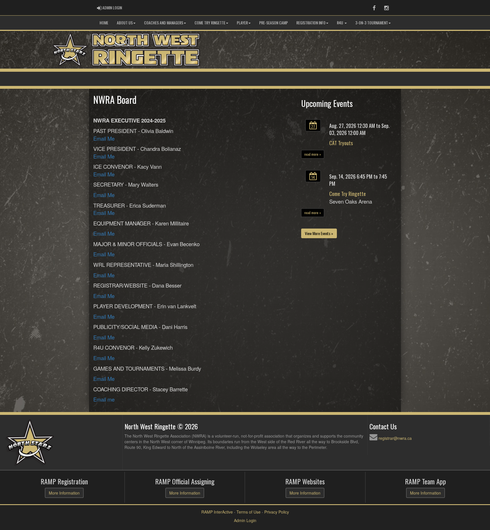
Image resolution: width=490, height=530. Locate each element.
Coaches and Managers (163, 23)
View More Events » (319, 233)
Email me (104, 399)
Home (104, 23)
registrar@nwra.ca (395, 438)
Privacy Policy (276, 512)
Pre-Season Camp (273, 23)
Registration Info (311, 23)
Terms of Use (248, 512)
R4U (340, 23)
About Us (125, 23)
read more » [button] (312, 154)
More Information (64, 493)
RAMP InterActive (217, 512)
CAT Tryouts (341, 143)
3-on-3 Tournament (371, 23)
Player (242, 23)
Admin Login (245, 520)
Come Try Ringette (210, 23)
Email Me (104, 138)
